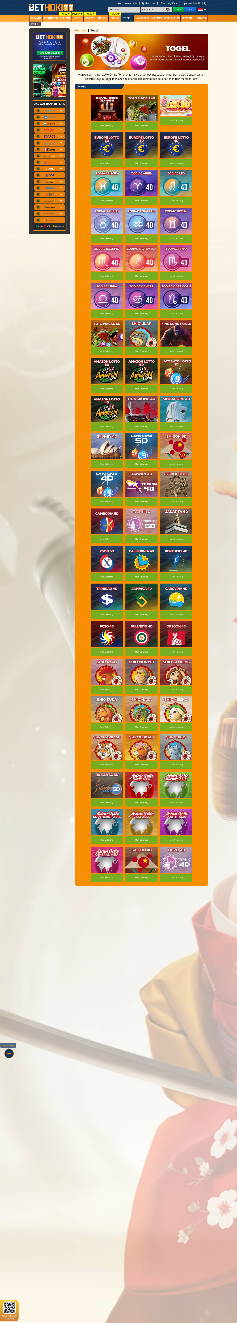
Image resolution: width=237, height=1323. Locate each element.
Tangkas (156, 18)
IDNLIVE (89, 18)
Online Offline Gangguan (51, 226)
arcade (102, 18)
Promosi (201, 18)
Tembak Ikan (172, 18)
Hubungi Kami (170, 3)
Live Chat (149, 3)
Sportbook (50, 18)
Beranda (35, 18)
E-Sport (65, 18)
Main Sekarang (106, 125)
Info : (34, 23)
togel (127, 18)
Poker (115, 18)
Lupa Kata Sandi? (191, 3)
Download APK (129, 3)
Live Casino (141, 18)
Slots (77, 18)
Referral (188, 18)
